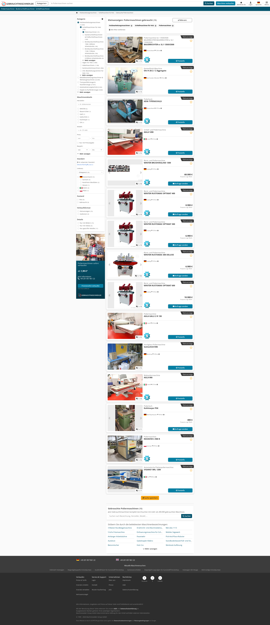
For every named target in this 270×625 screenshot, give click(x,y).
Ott (82, 122)
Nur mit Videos (86, 226)
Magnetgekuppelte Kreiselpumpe (79, 570)
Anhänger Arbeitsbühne (117, 536)
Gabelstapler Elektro (145, 541)
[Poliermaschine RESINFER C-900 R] (125, 449)
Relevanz (183, 20)
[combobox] (91, 172)
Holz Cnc (140, 545)
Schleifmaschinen (43, 9)
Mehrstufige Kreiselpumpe (211, 570)
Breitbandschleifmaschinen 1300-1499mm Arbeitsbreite (94, 44)
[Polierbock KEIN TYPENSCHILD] (125, 111)
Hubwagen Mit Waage (190, 570)
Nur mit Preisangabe (86, 143)
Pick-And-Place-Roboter (175, 536)
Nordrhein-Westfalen (90, 182)
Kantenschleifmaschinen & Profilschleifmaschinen (93, 37)
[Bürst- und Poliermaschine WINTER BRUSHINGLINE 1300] (125, 172)
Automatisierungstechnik (91, 87)
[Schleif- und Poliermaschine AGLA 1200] (125, 142)
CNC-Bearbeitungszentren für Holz (92, 72)
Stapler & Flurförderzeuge (91, 90)
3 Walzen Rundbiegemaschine (120, 528)
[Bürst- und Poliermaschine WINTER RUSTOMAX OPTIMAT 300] (125, 234)
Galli (82, 114)
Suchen (210, 3)
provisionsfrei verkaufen (90, 286)
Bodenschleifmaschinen (25, 9)
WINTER (83, 109)
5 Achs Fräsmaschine (116, 532)
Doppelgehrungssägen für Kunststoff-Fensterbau (161, 570)
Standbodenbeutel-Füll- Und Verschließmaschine (185, 541)
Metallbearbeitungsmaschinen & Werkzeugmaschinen (91, 79)
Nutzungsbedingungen (141, 621)
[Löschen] (131, 25)
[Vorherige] (109, 49)
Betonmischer (113, 545)
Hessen (86, 185)
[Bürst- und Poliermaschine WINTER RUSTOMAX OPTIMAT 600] (125, 295)
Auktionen (84, 214)
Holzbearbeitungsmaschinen (90, 23)
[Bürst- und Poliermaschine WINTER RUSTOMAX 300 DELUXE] (125, 265)
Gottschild (84, 117)
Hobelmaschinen (90, 65)
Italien (85, 188)
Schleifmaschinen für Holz (91, 28)
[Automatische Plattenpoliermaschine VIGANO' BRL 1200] (125, 479)
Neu (81, 200)
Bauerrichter (85, 111)
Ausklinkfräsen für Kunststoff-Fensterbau (109, 570)
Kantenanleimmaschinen (93, 68)
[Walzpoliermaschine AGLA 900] (125, 387)
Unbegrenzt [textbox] (84, 172)
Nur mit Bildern (87, 223)
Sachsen (86, 180)
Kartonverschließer (134, 570)
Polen (85, 191)
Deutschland (85, 165)
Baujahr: (80, 146)
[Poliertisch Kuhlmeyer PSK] (125, 418)
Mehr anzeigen (151, 549)
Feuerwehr (141, 536)
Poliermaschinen (8, 9)
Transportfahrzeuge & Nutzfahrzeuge (88, 83)
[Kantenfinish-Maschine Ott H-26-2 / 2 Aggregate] (125, 80)
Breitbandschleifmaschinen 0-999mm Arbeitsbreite (94, 57)
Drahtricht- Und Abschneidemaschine (152, 528)
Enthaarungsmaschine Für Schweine (151, 532)
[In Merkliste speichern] (191, 40)
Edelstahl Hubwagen (57, 570)
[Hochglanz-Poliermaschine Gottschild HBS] (125, 357)
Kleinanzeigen (86, 211)
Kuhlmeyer (85, 120)
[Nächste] (140, 49)
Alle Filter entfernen (117, 30)
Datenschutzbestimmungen (123, 621)
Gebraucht (84, 202)
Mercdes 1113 (171, 528)
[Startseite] (77, 13)
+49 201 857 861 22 (87, 560)
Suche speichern (151, 498)
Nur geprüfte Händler (89, 228)
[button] (267, 3)
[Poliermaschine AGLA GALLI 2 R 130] (125, 326)
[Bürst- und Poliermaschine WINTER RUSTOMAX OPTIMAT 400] (125, 203)
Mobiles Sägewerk (173, 532)
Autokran (111, 541)
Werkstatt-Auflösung (174, 545)
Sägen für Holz (89, 63)
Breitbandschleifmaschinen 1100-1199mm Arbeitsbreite (94, 51)
